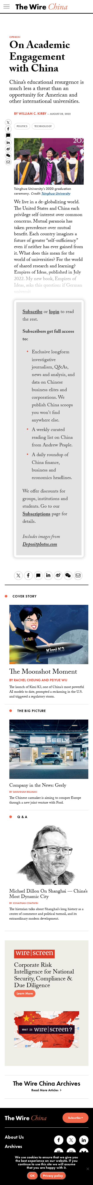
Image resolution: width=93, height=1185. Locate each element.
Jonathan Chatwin (25, 903)
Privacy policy (53, 1176)
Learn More (25, 993)
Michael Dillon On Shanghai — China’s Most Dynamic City (48, 894)
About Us (14, 1137)
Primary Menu (6, 6)
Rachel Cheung (27, 680)
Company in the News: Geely (37, 786)
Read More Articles (44, 1090)
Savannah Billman (25, 792)
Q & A (22, 817)
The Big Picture (31, 711)
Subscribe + (75, 1118)
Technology (43, 126)
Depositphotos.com (39, 545)
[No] (87, 1169)
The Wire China (41, 6)
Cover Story (25, 596)
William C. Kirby (32, 113)
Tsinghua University (55, 193)
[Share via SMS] (8, 135)
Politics (22, 126)
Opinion (14, 37)
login (54, 312)
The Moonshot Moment (43, 672)
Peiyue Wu (58, 680)
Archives (13, 1146)
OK (32, 1176)
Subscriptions (36, 514)
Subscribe (32, 312)
